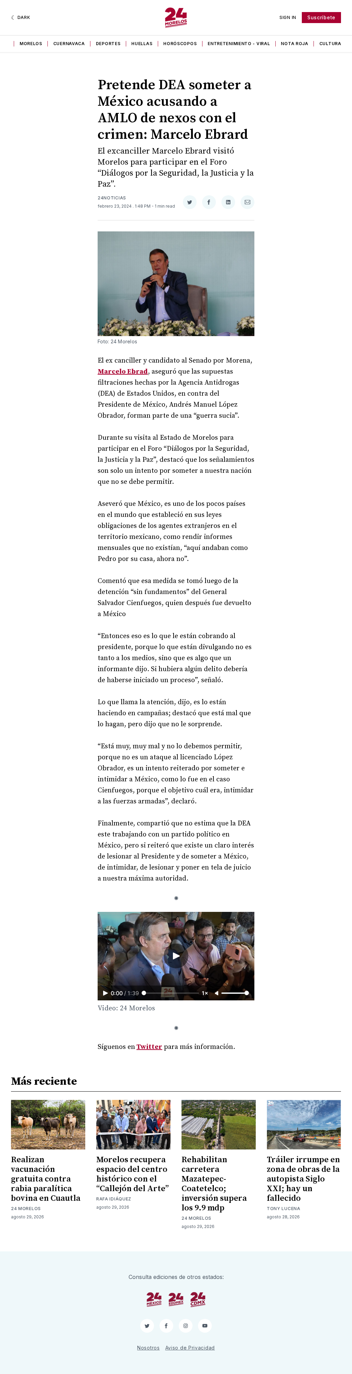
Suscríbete (321, 17)
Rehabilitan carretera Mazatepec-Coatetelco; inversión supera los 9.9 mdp (214, 1184)
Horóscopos (180, 43)
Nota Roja (294, 43)
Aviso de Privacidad (190, 1348)
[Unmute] (217, 993)
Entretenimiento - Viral (239, 43)
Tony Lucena (283, 1208)
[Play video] (176, 956)
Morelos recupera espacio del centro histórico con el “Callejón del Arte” (132, 1174)
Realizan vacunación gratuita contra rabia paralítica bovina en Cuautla (45, 1179)
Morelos (31, 43)
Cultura (330, 43)
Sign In (287, 17)
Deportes (108, 43)
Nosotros (148, 1348)
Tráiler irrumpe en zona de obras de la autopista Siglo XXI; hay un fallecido (303, 1179)
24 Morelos (26, 1208)
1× (205, 993)
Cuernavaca (69, 43)
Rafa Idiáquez (113, 1198)
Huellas (141, 43)
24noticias (112, 197)
